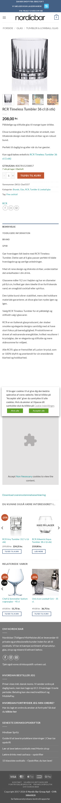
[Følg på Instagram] (10, 657)
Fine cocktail (12, 194)
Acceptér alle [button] (39, 410)
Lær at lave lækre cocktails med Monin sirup (25, 748)
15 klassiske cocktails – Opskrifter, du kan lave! (27, 760)
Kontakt (17, 782)
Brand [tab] (6, 239)
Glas (20, 28)
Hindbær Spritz (10, 732)
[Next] (53, 63)
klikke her (11, 711)
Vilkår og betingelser (36, 782)
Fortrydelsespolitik (20, 784)
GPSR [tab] (5, 246)
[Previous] (7, 63)
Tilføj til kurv (30, 175)
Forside (8, 28)
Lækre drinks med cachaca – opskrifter (22, 754)
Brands (16, 189)
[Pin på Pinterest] (16, 208)
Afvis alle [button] (15, 410)
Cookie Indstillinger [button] (44, 405)
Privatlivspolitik (42, 784)
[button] (4, 17)
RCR (27, 189)
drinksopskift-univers (30, 664)
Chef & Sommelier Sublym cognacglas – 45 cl (15, 600)
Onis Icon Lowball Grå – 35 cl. (45, 600)
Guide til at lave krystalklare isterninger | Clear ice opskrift (28, 740)
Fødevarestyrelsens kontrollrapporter (32, 799)
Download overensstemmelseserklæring (24, 494)
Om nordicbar (31, 787)
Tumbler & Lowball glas (42, 28)
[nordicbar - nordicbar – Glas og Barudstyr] (30, 17)
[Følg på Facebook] (5, 657)
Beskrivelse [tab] (8, 226)
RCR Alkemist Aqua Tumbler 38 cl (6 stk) (42, 540)
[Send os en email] (16, 657)
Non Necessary (24, 476)
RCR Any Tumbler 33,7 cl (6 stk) (15, 540)
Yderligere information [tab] (16, 233)
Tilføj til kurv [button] (12, 551)
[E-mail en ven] (10, 208)
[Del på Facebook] (5, 208)
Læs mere (38, 551)
